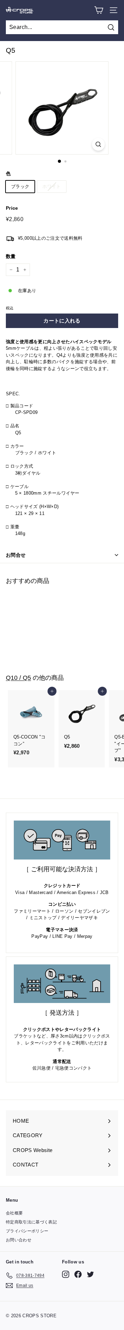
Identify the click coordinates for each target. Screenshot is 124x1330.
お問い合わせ (18, 1240)
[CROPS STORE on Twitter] (90, 1274)
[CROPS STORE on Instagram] (65, 1274)
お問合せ (15, 555)
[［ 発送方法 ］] (62, 983)
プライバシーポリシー (27, 1231)
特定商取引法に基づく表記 (31, 1222)
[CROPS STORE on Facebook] (78, 1274)
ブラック (20, 186)
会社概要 (14, 1213)
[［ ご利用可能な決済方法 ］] (62, 840)
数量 (11, 256)
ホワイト (51, 186)
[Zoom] (98, 144)
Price (12, 208)
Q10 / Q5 (18, 677)
